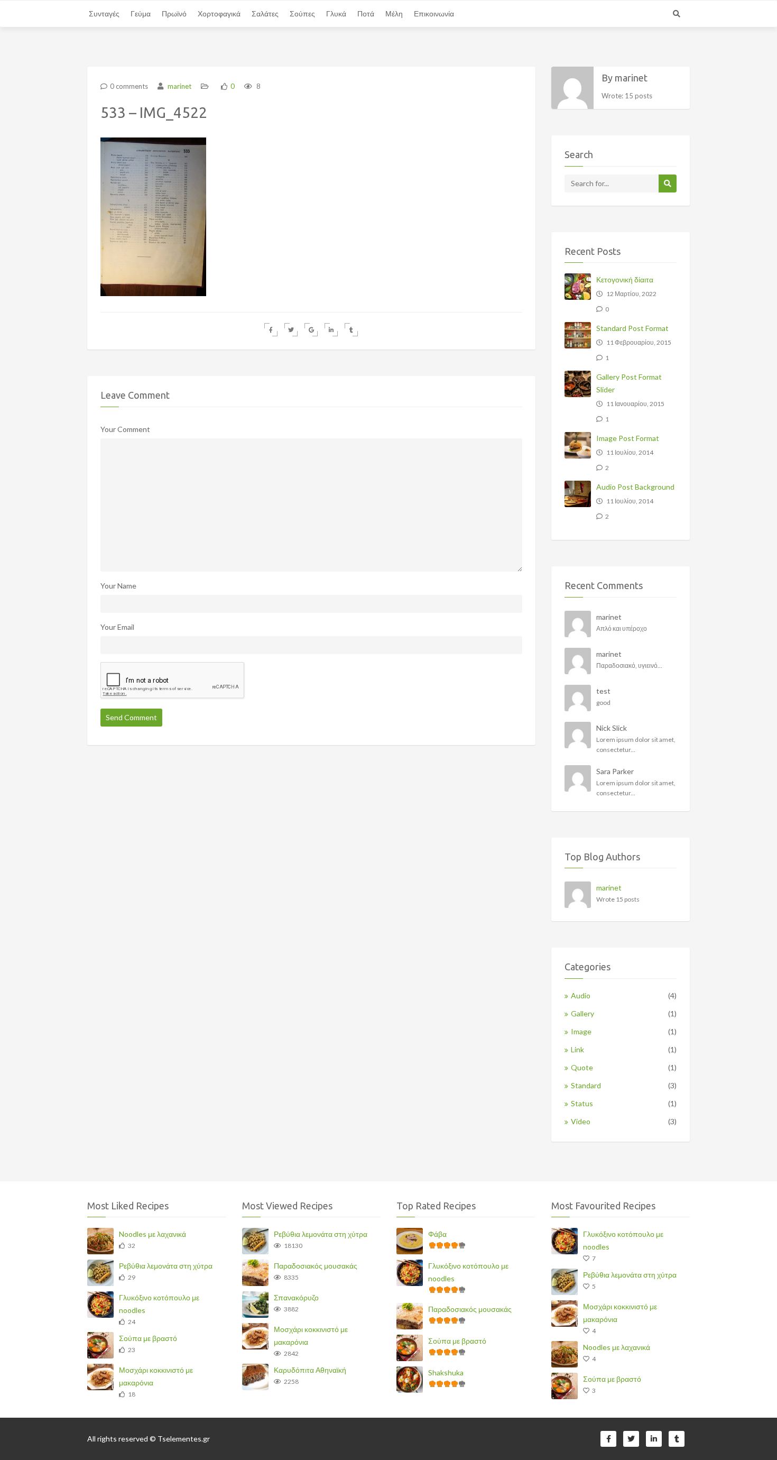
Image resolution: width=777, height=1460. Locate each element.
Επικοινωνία (434, 13)
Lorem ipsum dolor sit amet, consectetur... (636, 745)
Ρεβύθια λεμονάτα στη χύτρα (165, 1265)
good (603, 702)
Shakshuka (446, 1372)
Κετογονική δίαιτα (624, 279)
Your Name (118, 585)
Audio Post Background (635, 486)
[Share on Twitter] (291, 329)
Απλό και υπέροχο (621, 628)
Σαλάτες (265, 13)
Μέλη (394, 13)
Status (582, 1103)
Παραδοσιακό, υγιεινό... (629, 665)
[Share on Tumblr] (351, 329)
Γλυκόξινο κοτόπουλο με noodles (159, 1304)
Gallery (582, 1013)
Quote (582, 1067)
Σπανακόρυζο (296, 1297)
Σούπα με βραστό (148, 1338)
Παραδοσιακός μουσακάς (315, 1265)
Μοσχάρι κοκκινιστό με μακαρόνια (156, 1376)
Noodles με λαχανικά (152, 1233)
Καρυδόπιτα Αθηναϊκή (310, 1369)
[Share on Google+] (311, 329)
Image (581, 1031)
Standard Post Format (632, 328)
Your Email (117, 626)
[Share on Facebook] (271, 329)
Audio (580, 995)
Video (580, 1121)
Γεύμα (141, 13)
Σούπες (302, 13)
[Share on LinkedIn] (331, 329)
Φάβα (437, 1233)
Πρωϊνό (174, 13)
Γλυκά (336, 13)
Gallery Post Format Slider (629, 383)
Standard (586, 1085)
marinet (178, 86)
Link (577, 1049)
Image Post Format (627, 438)
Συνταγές (104, 13)
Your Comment (125, 429)
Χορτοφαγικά (219, 13)
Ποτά (365, 13)
